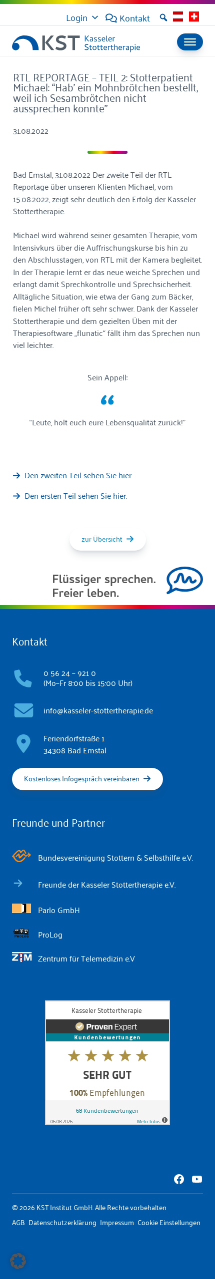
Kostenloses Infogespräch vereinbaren (82, 778)
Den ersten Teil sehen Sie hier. (75, 495)
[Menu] (190, 41)
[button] (163, 17)
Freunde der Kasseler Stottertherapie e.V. (107, 884)
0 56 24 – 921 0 (70, 672)
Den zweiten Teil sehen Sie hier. (78, 475)
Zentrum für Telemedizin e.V (86, 958)
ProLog (50, 934)
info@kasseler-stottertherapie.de (98, 710)
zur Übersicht (102, 538)
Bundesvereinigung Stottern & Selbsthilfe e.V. (115, 857)
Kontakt (135, 17)
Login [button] (77, 17)
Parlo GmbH (59, 910)
